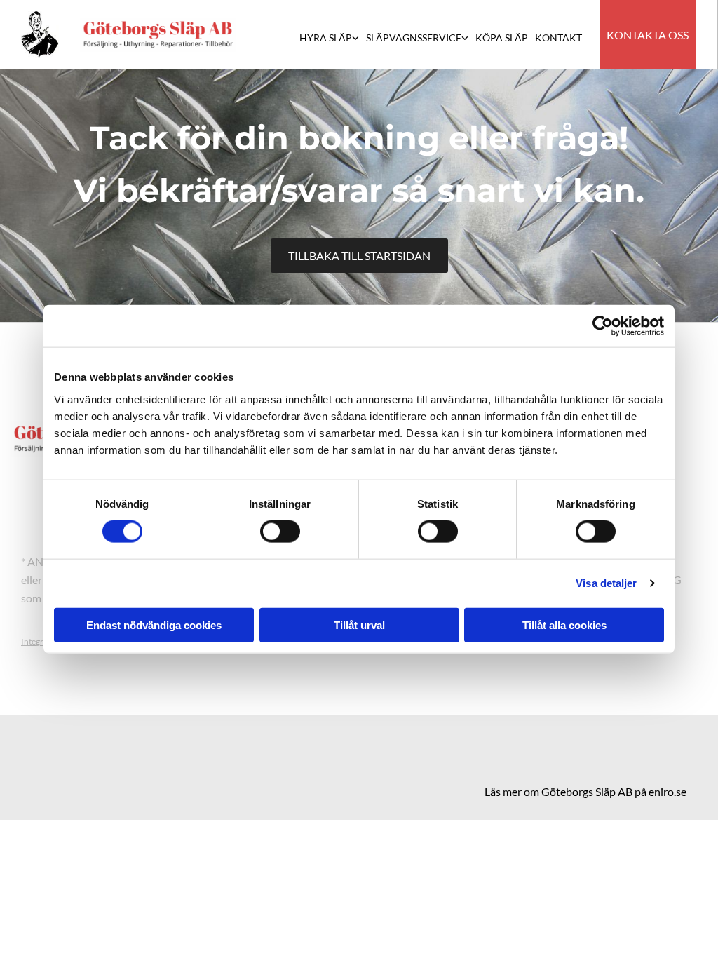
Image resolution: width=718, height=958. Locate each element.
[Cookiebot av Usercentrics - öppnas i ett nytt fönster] (602, 326)
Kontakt (558, 37)
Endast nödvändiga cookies (154, 624)
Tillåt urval (359, 624)
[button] (648, 34)
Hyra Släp (325, 37)
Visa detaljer (606, 583)
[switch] (280, 531)
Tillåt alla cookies (564, 624)
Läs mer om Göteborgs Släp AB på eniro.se (585, 791)
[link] (332, 39)
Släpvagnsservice (413, 37)
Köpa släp (501, 37)
